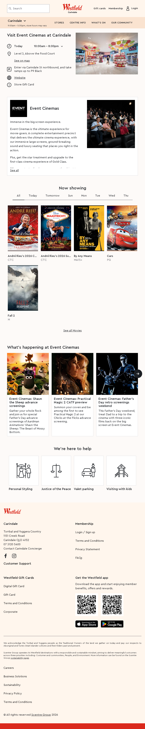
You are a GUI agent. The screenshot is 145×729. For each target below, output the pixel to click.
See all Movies (72, 330)
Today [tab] (33, 195)
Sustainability (12, 685)
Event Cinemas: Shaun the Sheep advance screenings (25, 402)
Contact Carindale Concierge (23, 548)
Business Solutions (15, 676)
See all (14, 170)
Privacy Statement (87, 549)
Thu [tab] (125, 195)
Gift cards (100, 8)
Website (19, 77)
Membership (116, 8)
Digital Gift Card (14, 586)
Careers (9, 668)
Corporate (11, 611)
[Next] (138, 373)
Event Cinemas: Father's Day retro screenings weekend (116, 402)
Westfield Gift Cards (19, 577)
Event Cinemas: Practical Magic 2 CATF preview (72, 400)
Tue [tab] (97, 195)
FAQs (78, 557)
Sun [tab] (70, 195)
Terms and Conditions (89, 540)
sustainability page (20, 658)
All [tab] (18, 195)
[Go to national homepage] (12, 510)
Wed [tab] (112, 195)
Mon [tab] (84, 195)
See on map (22, 60)
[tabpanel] (72, 267)
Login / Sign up (85, 532)
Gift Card (9, 594)
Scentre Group (41, 714)
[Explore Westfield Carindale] (72, 8)
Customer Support (17, 563)
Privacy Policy (13, 693)
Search (17, 8)
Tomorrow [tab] (52, 195)
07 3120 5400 (12, 544)
